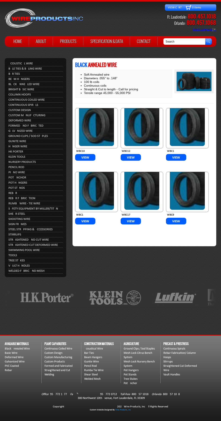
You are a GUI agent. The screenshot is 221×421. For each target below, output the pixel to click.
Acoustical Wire (20, 63)
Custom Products (54, 361)
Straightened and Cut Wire (28, 239)
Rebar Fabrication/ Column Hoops (179, 355)
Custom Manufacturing (26, 115)
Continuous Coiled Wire (26, 100)
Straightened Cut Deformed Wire (33, 245)
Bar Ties (14, 74)
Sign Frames (17, 224)
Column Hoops (19, 94)
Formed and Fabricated (25, 125)
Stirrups (14, 234)
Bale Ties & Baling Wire (25, 68)
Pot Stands (16, 188)
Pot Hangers (17, 182)
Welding (49, 374)
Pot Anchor (17, 177)
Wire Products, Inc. (123, 410)
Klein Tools (16, 157)
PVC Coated (12, 366)
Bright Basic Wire (21, 89)
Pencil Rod (16, 167)
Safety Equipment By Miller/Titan (33, 208)
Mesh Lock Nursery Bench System (139, 364)
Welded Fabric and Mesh (26, 271)
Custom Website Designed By (102, 410)
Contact (143, 41)
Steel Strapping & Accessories (30, 229)
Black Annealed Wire (23, 84)
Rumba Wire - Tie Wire (24, 203)
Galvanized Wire (20, 131)
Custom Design (19, 110)
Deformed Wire (19, 120)
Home (17, 41)
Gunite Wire (17, 141)
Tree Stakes (16, 260)
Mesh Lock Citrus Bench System (138, 355)
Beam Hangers (19, 79)
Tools (12, 255)
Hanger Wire (17, 146)
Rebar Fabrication (21, 198)
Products (68, 41)
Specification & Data (106, 41)
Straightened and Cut (57, 370)
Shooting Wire (19, 219)
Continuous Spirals (23, 105)
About (41, 41)
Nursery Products (22, 162)
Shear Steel (16, 214)
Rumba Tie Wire (94, 370)
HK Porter (15, 151)
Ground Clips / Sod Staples (28, 136)
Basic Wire (11, 353)
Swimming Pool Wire (24, 250)
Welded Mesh (92, 379)
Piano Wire (16, 172)
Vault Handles (19, 265)
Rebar (12, 193)
